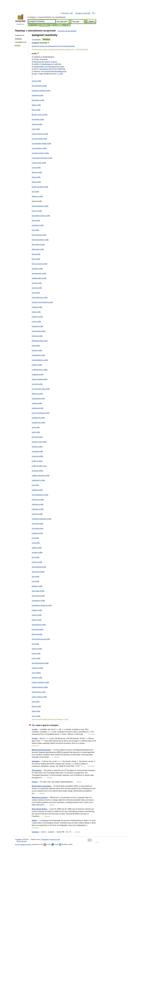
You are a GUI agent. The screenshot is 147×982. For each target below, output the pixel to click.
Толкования (33, 25)
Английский (18, 38)
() (53, 46)
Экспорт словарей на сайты (23, 844)
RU (93, 13)
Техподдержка (45, 839)
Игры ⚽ (65, 25)
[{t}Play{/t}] (48, 42)
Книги (55, 25)
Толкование (36, 39)
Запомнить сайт (67, 13)
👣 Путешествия (22, 841)
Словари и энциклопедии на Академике (47, 17)
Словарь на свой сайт (82, 13)
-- (40, 413)
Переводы (44, 25)
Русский (17, 45)
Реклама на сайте (55, 839)
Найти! (91, 21)
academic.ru (20, 24)
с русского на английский (66, 31)
